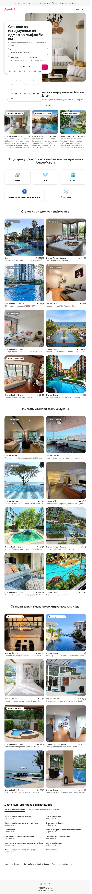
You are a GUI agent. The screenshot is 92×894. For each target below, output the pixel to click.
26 (21, 94)
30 (38, 94)
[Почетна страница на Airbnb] (10, 9)
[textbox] (18, 60)
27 (25, 94)
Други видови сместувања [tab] (14, 809)
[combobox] (28, 52)
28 (29, 94)
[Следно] (49, 105)
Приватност (41, 890)
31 (12, 98)
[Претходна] (41, 105)
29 (34, 94)
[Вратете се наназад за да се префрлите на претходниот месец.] (12, 66)
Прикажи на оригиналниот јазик (64, 3)
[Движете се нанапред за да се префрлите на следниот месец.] (38, 66)
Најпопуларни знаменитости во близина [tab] (44, 809)
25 (16, 94)
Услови (50, 890)
